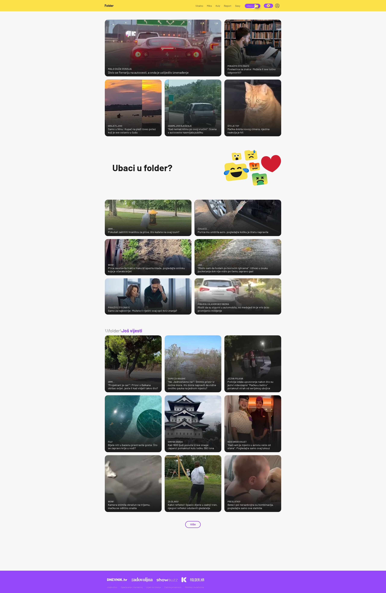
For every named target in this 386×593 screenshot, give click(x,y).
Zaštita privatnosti (173, 587)
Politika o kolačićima (194, 587)
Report (227, 5)
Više (193, 524)
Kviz (218, 5)
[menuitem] (278, 6)
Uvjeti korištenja (153, 587)
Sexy (237, 5)
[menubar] (278, 6)
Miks (209, 5)
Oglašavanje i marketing (131, 587)
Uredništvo (112, 587)
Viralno (199, 5)
